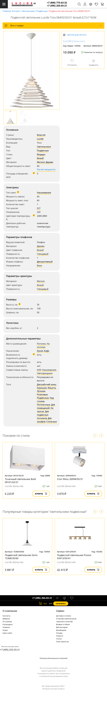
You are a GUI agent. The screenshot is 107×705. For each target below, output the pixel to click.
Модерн (41, 154)
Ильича (52, 387)
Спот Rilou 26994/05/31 (70, 479)
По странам (7, 621)
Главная (7, 11)
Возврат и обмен (63, 624)
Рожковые (42, 394)
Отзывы (59, 633)
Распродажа (8, 624)
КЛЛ (39, 369)
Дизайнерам (61, 630)
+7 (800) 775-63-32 (57, 2)
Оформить (61, 604)
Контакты (6, 616)
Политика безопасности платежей (53, 658)
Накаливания (44, 192)
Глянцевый (42, 254)
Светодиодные (44, 373)
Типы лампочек (62, 641)
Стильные (51, 421)
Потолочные (43, 404)
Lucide (40, 138)
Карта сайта (7, 633)
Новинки (6, 627)
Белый (40, 158)
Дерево (49, 162)
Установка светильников (66, 618)
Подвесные (42, 11)
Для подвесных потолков (43, 415)
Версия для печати (77, 35)
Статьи (59, 639)
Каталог (16, 11)
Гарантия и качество (64, 621)
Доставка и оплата (63, 616)
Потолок (41, 343)
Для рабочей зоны (46, 384)
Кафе (46, 350)
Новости (59, 636)
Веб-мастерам (62, 627)
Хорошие (42, 387)
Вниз (39, 265)
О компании (10, 610)
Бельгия (41, 134)
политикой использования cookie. (54, 676)
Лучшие (41, 391)
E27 (38, 208)
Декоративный (45, 261)
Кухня (40, 350)
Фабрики (6, 618)
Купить (39, 493)
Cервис (60, 610)
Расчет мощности (46, 169)
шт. (45, 603)
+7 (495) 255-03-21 (57, 5)
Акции (5, 630)
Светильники (28, 11)
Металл (41, 162)
